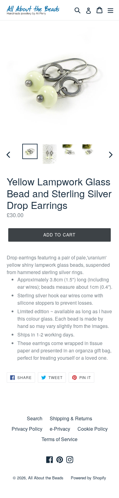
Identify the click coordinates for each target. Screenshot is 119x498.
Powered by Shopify (88, 478)
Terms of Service (59, 439)
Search (34, 418)
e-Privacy (60, 428)
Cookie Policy (93, 428)
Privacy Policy (27, 428)
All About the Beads (45, 478)
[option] (30, 151)
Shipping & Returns (71, 418)
